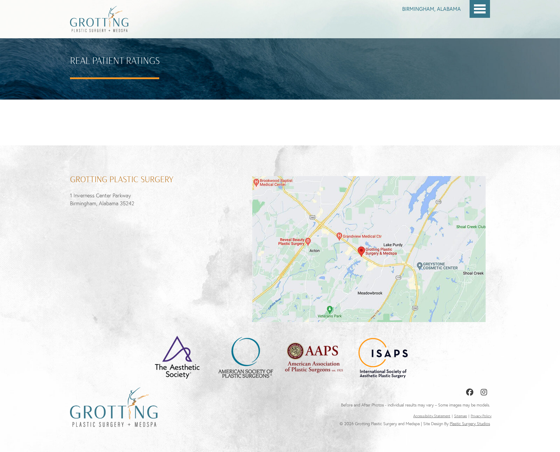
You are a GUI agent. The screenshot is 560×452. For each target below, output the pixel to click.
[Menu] (480, 9)
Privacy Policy (481, 416)
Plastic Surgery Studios (470, 423)
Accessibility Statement (431, 416)
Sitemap (460, 416)
